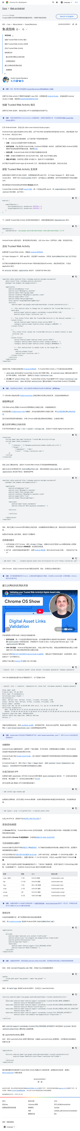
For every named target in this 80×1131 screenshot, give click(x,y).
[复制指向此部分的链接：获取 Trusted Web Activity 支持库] (39, 169)
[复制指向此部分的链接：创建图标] (12, 745)
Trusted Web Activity (31, 24)
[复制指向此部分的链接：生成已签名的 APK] (20, 772)
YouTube (56, 1107)
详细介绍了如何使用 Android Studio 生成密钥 (27, 654)
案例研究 (31, 1107)
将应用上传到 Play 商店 (31, 819)
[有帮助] (73, 24)
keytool (17, 661)
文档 (35, 149)
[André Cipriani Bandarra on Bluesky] (20, 81)
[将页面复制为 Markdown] (23, 29)
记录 (38, 779)
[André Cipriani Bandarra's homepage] (23, 81)
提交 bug (5, 1104)
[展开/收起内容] (13, 36)
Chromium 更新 (33, 1104)
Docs (4, 8)
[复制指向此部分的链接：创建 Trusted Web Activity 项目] (37, 105)
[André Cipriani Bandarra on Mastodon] (17, 81)
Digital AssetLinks (26, 396)
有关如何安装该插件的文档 (28, 99)
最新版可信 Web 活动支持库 (45, 837)
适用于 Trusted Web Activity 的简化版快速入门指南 (37, 89)
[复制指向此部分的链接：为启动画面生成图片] (22, 843)
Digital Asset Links (18, 412)
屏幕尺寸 (26, 848)
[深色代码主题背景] (73, 198)
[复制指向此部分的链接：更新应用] (12, 913)
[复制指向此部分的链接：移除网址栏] (16, 401)
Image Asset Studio (24, 756)
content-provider (15, 922)
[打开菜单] (3, 2)
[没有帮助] (76, 24)
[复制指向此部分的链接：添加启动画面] (18, 825)
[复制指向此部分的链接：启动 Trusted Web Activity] (32, 246)
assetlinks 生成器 (27, 725)
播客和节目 (31, 1114)
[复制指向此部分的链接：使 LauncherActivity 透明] (26, 1035)
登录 (76, 2)
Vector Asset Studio (52, 903)
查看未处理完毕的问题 (9, 1107)
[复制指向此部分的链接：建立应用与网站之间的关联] (28, 424)
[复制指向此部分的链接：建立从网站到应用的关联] (30, 586)
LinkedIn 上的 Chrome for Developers (65, 1110)
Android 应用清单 (36, 252)
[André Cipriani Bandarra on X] (12, 81)
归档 (29, 1110)
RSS (55, 1114)
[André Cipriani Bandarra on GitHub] (14, 81)
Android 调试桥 (40, 550)
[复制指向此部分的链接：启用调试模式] (16, 540)
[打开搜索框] (53, 2)
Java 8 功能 (28, 189)
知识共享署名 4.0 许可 (32, 1088)
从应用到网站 (61, 412)
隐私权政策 (10, 1122)
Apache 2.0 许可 (63, 1088)
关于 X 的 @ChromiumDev (62, 1104)
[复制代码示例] (76, 198)
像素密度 (33, 848)
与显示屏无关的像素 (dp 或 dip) (26, 855)
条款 (3, 1122)
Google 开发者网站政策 (18, 1090)
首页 (3, 24)
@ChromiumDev (8, 1073)
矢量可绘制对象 (39, 903)
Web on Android (17, 8)
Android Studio (53, 96)
